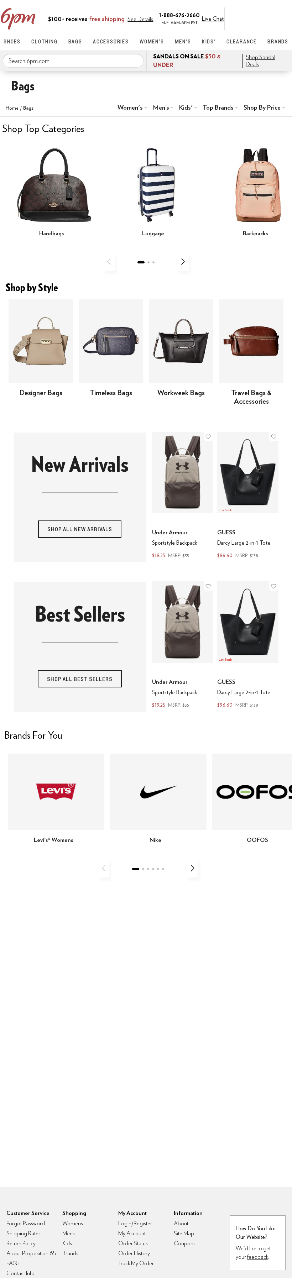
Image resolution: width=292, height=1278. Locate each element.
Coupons (184, 1243)
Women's (152, 41)
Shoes (12, 41)
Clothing (44, 41)
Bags (75, 41)
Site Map (184, 1233)
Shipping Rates (23, 1233)
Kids (67, 1243)
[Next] (183, 261)
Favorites (270, 18)
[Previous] (109, 261)
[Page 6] (163, 869)
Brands (277, 41)
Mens (68, 1233)
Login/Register (135, 1223)
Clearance (241, 41)
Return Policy (21, 1243)
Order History (134, 1253)
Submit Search (135, 60)
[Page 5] (158, 869)
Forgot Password (25, 1223)
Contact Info (20, 1273)
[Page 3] (153, 262)
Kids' (209, 41)
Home (12, 108)
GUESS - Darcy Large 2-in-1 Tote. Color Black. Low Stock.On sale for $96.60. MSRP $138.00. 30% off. (247, 496)
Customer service (255, 18)
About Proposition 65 (31, 1253)
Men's (183, 41)
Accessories (111, 41)
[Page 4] (153, 869)
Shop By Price (262, 107)
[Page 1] (141, 262)
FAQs (13, 1263)
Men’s (161, 107)
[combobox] (73, 61)
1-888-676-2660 (179, 15)
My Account (240, 18)
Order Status (133, 1243)
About (181, 1223)
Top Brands (218, 107)
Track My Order (136, 1263)
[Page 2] (148, 262)
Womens (72, 1223)
